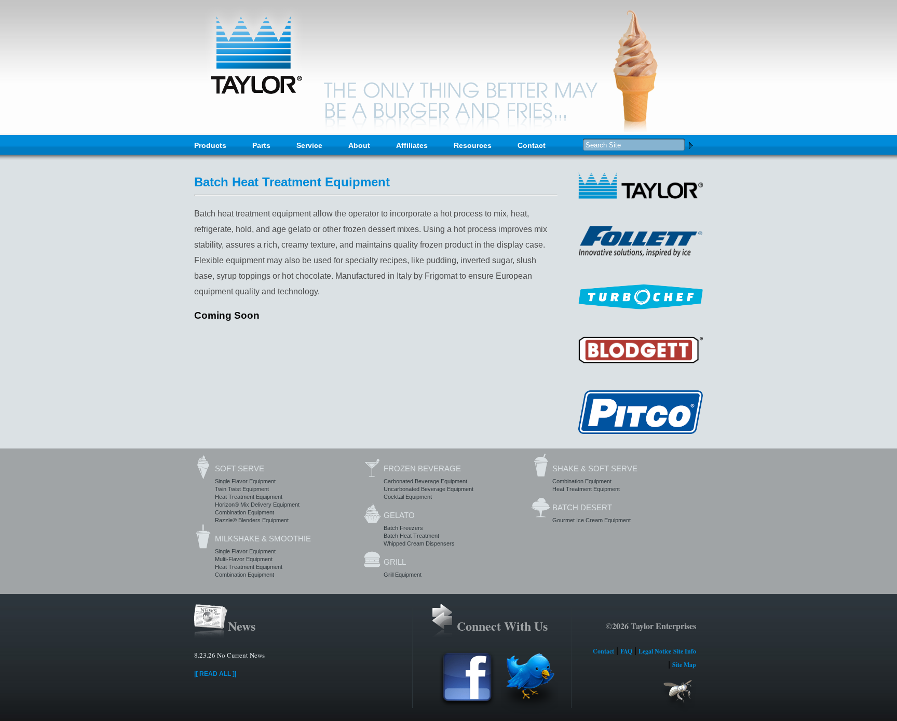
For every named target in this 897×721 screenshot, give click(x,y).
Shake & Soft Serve (594, 468)
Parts (261, 145)
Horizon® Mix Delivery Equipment (257, 504)
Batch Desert (582, 507)
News (241, 626)
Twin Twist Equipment (242, 489)
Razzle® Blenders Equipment (252, 520)
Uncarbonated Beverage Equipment (428, 489)
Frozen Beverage (422, 468)
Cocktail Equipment (408, 497)
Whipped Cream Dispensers (419, 543)
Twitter (529, 682)
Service (309, 145)
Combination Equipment (244, 512)
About (359, 145)
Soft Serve (239, 468)
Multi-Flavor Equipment (244, 559)
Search (691, 145)
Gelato (399, 515)
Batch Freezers (403, 528)
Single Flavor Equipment (245, 481)
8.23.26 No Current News (229, 655)
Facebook (467, 682)
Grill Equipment (403, 575)
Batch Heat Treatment (411, 536)
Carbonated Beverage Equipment (425, 481)
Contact (532, 145)
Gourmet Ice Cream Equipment (591, 520)
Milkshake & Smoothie (263, 538)
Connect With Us (502, 626)
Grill (395, 561)
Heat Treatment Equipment (248, 497)
